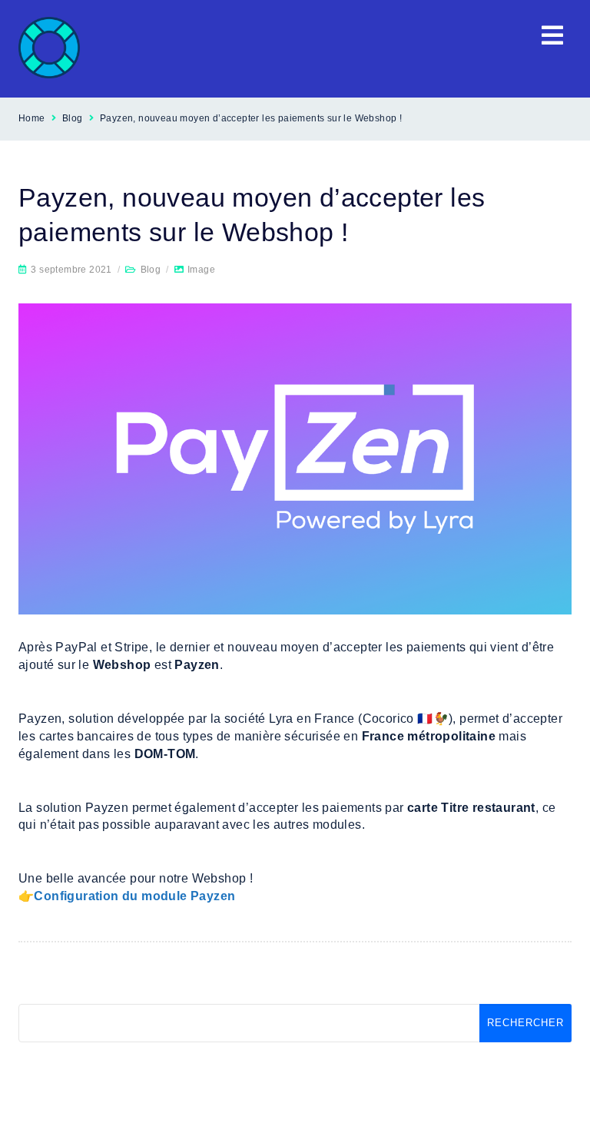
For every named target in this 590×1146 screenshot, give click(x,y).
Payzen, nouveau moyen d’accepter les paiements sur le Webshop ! (251, 118)
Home (31, 118)
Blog (72, 118)
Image (201, 269)
